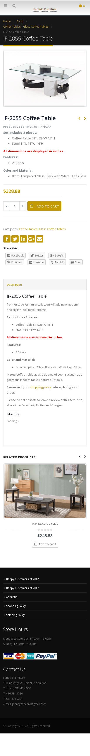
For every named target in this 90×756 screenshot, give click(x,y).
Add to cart (48, 206)
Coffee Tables (28, 229)
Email (39, 239)
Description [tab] (14, 285)
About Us (11, 597)
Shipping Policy (15, 615)
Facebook (6, 239)
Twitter (15, 239)
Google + (31, 239)
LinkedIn (23, 239)
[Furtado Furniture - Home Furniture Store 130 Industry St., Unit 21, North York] (45, 9)
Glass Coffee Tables (52, 229)
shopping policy (40, 387)
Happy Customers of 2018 (22, 579)
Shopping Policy (16, 606)
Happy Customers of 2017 (22, 588)
